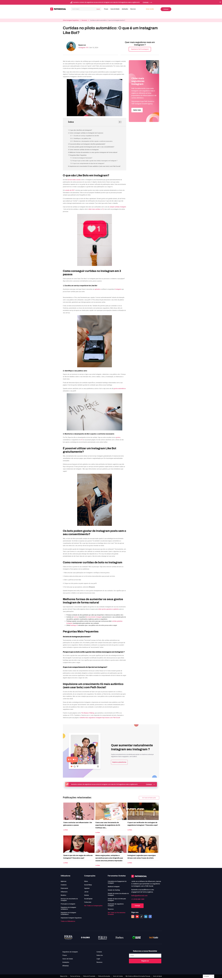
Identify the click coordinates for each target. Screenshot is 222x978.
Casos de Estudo (114, 9)
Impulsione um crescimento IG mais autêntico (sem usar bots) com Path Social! (94, 166)
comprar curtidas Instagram (117, 207)
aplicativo (98, 289)
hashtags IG (74, 625)
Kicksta (86, 895)
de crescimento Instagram (94, 617)
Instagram (118, 289)
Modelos (63, 895)
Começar (165, 9)
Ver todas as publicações (149, 797)
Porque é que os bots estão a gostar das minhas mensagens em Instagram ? (94, 160)
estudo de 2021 (70, 190)
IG (103, 209)
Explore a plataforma (119, 762)
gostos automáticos (119, 388)
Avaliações (125, 9)
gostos (118, 437)
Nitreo (86, 881)
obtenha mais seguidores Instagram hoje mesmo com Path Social (100, 717)
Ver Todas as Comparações (93, 905)
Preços (106, 9)
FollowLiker (87, 902)
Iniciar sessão (150, 9)
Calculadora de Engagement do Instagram (117, 882)
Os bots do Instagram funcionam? (82, 158)
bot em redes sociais (74, 179)
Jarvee (86, 892)
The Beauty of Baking (87, 713)
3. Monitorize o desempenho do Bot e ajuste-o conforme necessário (92, 141)
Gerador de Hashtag (114, 890)
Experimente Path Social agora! (140, 49)
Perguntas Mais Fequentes (78, 155)
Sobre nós (100, 955)
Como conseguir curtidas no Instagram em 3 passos (86, 133)
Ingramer (87, 888)
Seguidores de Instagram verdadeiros (68, 908)
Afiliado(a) (65, 966)
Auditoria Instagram (114, 886)
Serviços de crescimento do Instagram (69, 899)
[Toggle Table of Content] (119, 121)
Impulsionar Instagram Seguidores (71, 918)
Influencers (64, 892)
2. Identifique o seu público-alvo (81, 138)
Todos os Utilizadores (68, 921)
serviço (76, 617)
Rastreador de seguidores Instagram (116, 904)
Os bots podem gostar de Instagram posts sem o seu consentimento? (91, 147)
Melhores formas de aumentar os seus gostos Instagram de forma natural (93, 152)
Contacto (99, 952)
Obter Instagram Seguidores (71, 20)
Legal (98, 959)
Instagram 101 (83, 47)
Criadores (64, 885)
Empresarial (64, 888)
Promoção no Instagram (68, 904)
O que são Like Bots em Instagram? (80, 130)
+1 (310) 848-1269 (137, 899)
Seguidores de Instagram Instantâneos (68, 913)
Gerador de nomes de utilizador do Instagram (118, 894)
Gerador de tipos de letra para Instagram (117, 899)
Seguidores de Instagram (70, 952)
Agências (63, 881)
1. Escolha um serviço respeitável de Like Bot (85, 135)
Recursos (133, 9)
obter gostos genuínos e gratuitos (108, 609)
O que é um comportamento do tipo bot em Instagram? (88, 163)
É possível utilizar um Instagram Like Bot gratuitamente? (87, 144)
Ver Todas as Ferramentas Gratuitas (116, 913)
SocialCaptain (88, 899)
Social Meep (88, 885)
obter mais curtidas (94, 209)
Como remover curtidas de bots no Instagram (84, 149)
